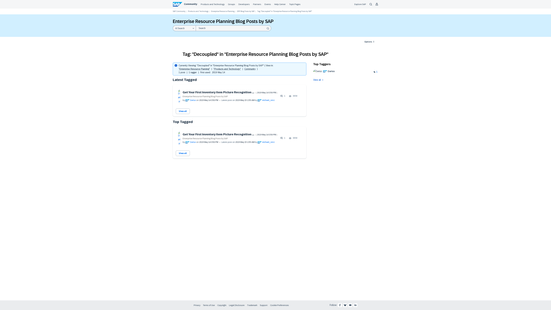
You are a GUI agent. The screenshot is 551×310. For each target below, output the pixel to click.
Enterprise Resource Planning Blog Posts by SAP (205, 96)
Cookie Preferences (279, 305)
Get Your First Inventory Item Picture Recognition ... (230, 92)
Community (190, 4)
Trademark (252, 305)
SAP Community (179, 11)
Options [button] (368, 42)
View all (183, 111)
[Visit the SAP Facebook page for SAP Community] (340, 305)
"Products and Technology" (227, 69)
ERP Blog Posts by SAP (246, 11)
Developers (244, 4)
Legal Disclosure (237, 305)
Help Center (280, 4)
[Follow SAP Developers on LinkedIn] (355, 305)
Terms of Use (209, 305)
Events (268, 4)
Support (264, 305)
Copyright (221, 305)
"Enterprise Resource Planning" (194, 69)
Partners (257, 4)
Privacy (197, 305)
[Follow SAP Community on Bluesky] (345, 305)
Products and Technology (213, 4)
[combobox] (233, 28)
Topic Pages (294, 4)
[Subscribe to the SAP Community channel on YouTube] (350, 305)
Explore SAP (360, 4)
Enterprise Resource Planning (222, 11)
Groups (231, 4)
